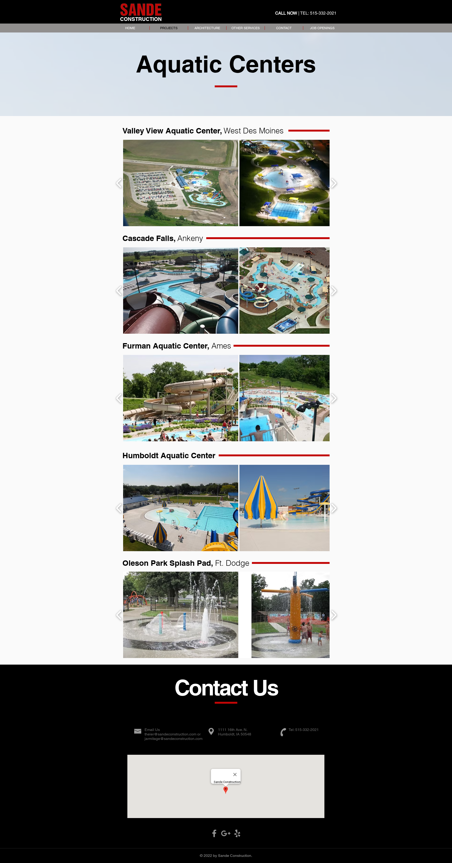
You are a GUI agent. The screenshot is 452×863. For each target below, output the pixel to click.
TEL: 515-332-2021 (318, 13)
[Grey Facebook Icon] (214, 833)
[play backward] (119, 183)
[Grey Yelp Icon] (237, 833)
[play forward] (333, 183)
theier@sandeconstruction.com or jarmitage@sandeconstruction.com (173, 736)
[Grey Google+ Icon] (226, 833)
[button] (180, 183)
